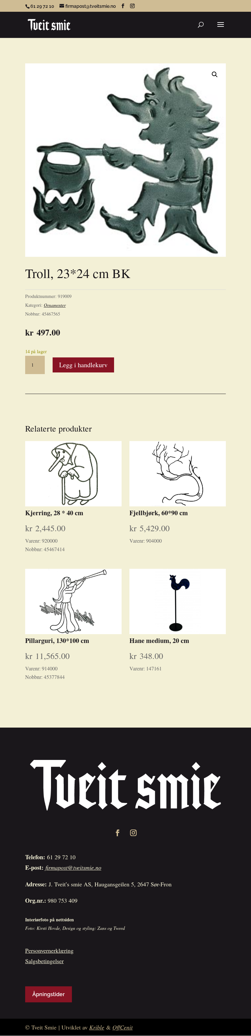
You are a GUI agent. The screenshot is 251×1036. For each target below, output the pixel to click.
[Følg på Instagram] (133, 832)
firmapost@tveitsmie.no (73, 867)
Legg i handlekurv (83, 364)
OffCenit (122, 1027)
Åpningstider (48, 994)
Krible (96, 1027)
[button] (215, 74)
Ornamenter (55, 305)
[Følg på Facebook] (117, 832)
